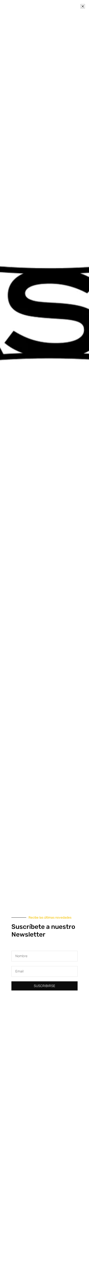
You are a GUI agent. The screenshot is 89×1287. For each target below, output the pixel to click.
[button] (82, 6)
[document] (44, 643)
